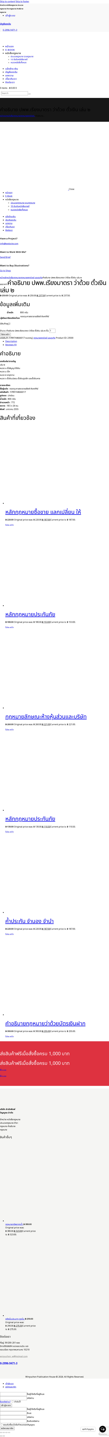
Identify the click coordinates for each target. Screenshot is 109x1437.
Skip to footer (22, 1)
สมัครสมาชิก (10, 1387)
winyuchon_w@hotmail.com (14, 1356)
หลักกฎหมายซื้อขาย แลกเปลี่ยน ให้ (43, 512)
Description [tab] (11, 341)
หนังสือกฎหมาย (13, 115)
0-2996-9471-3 (8, 1363)
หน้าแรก (3, 115)
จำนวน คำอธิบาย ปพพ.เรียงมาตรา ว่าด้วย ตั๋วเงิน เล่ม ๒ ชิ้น (24, 330)
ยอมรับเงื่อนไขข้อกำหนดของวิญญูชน (19, 1424)
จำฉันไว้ (17, 1401)
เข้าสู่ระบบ (9, 1383)
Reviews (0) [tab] (11, 344)
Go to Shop (5, 270)
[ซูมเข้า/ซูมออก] (1, 1432)
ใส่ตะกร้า (5, 334)
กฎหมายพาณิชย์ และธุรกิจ (31, 277)
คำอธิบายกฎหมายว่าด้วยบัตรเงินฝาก (45, 1023)
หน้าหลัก (3, 277)
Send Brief (5, 257)
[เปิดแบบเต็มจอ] (4, 1432)
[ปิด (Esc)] (9, 1432)
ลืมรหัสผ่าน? (5, 1401)
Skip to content (7, 1)
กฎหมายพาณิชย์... (27, 115)
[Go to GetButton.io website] (102, 1434)
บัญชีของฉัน (5, 24)
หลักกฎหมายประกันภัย (30, 614)
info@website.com (9, 243)
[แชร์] (6, 1432)
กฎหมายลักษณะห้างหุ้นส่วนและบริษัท (46, 717)
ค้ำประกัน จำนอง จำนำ (29, 921)
